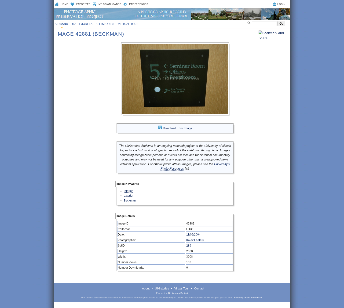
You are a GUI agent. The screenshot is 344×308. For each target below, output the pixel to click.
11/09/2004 (193, 234)
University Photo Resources (247, 297)
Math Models (82, 24)
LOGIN (281, 4)
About (146, 288)
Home (64, 4)
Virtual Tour (128, 24)
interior (128, 190)
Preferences (138, 4)
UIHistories (105, 24)
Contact (199, 288)
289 (188, 245)
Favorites (83, 4)
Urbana (61, 24)
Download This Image (177, 128)
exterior (128, 195)
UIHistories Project (178, 293)
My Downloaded (110, 4)
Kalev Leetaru (195, 240)
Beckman (130, 200)
